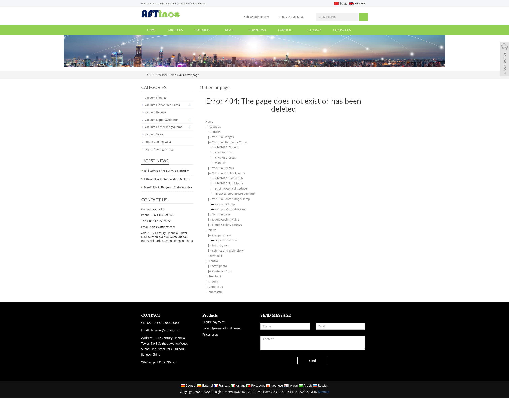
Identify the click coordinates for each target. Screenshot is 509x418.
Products (203, 30)
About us (175, 30)
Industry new (221, 245)
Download (257, 30)
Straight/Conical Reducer (231, 188)
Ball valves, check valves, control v (166, 171)
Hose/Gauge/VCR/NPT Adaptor (235, 194)
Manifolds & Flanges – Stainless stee (168, 187)
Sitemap (323, 392)
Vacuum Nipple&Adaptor (228, 173)
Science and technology (228, 250)
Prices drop (210, 334)
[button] (212, 30)
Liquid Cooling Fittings (227, 225)
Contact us (342, 30)
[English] (357, 3)
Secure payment (213, 322)
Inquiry (213, 281)
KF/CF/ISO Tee (224, 152)
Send (312, 361)
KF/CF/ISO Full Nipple (229, 183)
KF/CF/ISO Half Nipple (229, 178)
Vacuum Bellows (223, 168)
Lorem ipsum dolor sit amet (221, 328)
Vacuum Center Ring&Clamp (231, 199)
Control (285, 30)
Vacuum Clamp (225, 204)
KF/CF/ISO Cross (225, 157)
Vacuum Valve (221, 214)
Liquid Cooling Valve (225, 219)
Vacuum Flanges (223, 137)
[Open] (504, 59)
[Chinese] (340, 3)
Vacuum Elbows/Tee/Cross (229, 142)
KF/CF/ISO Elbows (226, 147)
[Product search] (363, 17)
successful (216, 292)
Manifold (221, 163)
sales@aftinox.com (257, 17)
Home (151, 30)
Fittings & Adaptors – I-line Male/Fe (167, 179)
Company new (221, 235)
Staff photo (219, 266)
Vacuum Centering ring (230, 209)
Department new (226, 240)
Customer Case (222, 271)
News (229, 30)
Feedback (314, 30)
